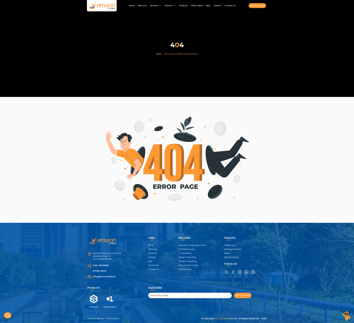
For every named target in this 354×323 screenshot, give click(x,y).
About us (142, 5)
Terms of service (95, 318)
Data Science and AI (188, 265)
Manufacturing (231, 257)
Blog (208, 5)
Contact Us (153, 269)
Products (183, 5)
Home (132, 5)
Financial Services (232, 249)
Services (154, 5)
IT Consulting (185, 253)
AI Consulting (185, 269)
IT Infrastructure (186, 249)
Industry (168, 5)
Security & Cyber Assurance (192, 245)
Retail (227, 253)
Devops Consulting (188, 261)
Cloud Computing (187, 257)
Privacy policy (112, 318)
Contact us (229, 5)
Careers (217, 5)
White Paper (197, 5)
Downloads (153, 265)
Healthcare (229, 245)
